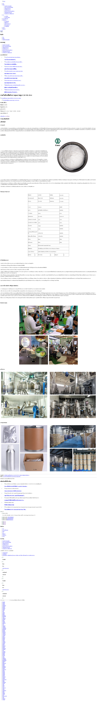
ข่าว (3, 532)
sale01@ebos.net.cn (10, 518)
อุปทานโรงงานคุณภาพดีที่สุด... (10, 68)
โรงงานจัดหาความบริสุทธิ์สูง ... (10, 64)
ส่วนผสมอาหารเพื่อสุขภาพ (9, 13)
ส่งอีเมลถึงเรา (2, 116)
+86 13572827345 (10, 517)
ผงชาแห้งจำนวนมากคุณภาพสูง (10, 78)
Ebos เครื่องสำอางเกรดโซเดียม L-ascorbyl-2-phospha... (15, 486)
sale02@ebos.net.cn (10, 519)
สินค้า (3, 4)
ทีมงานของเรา (7, 25)
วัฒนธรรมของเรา (7, 23)
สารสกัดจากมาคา (31, 555)
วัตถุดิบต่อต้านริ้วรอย (8, 12)
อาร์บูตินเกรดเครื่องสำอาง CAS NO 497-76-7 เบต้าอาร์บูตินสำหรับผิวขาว (16, 475)
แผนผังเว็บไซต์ (4, 552)
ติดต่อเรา (4, 28)
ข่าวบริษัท (6, 16)
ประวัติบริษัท (6, 21)
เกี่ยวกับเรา (4, 535)
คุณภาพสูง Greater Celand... (10, 73)
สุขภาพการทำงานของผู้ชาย (9, 11)
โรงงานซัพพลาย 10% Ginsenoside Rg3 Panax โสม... (15, 509)
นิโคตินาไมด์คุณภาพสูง (9, 504)
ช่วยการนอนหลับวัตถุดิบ (8, 7)
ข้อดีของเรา (6, 22)
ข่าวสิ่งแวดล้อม (7, 17)
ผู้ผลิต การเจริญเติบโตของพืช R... (11, 87)
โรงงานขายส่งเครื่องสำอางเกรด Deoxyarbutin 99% (11, 476)
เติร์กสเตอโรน (25, 555)
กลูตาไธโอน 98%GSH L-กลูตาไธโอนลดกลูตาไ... (14, 495)
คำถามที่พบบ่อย (5, 18)
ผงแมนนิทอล (4, 555)
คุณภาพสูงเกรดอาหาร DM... (10, 82)
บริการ (3, 27)
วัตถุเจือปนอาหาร (7, 9)
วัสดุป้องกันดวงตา (7, 8)
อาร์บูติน (16, 555)
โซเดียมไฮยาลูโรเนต (11, 555)
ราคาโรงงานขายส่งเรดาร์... (10, 59)
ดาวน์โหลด (7, 116)
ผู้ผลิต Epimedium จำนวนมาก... (11, 92)
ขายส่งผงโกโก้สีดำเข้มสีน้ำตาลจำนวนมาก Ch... (14, 500)
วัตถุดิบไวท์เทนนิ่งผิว (6, 39)
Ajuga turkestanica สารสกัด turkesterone (12, 490)
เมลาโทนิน (20, 555)
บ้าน (3, 3)
